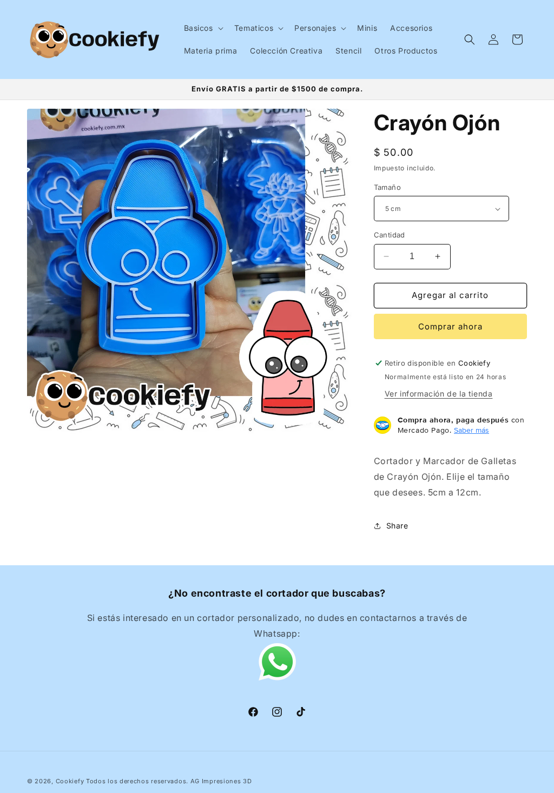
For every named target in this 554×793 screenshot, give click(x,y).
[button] (202, 28)
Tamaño (387, 187)
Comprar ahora (450, 326)
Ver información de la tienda (439, 393)
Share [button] (397, 525)
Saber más (471, 430)
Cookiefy (70, 781)
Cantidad (389, 234)
